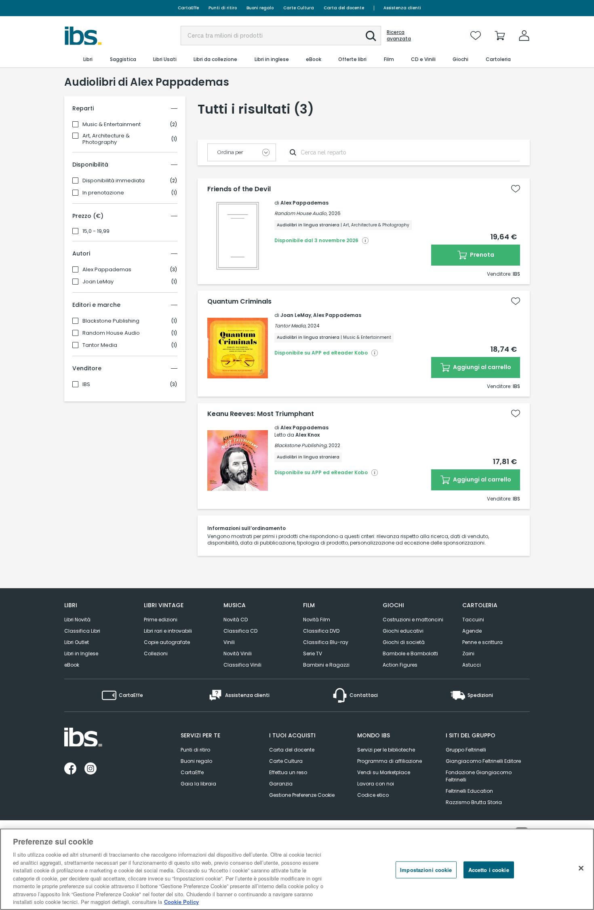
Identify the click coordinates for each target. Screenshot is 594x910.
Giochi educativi (403, 630)
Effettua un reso (288, 772)
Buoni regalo (260, 8)
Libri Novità (77, 619)
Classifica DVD (321, 630)
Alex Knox (307, 434)
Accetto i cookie (488, 870)
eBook (71, 664)
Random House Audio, (300, 213)
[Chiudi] (581, 868)
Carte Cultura (298, 8)
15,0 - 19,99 (96, 231)
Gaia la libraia (198, 783)
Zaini (468, 653)
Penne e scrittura (482, 642)
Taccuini (473, 619)
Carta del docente (344, 8)
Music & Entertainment (111, 124)
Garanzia (281, 783)
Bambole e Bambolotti (410, 653)
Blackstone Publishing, (300, 445)
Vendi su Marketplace (383, 772)
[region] (297, 869)
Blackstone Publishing (110, 321)
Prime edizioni (160, 619)
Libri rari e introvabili (168, 630)
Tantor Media (99, 345)
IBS (86, 384)
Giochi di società (404, 642)
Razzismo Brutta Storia (474, 802)
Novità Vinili (237, 653)
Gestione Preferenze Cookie (302, 795)
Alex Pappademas (106, 269)
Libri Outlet (76, 642)
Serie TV (312, 653)
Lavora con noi (375, 783)
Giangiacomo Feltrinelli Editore (483, 761)
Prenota (481, 255)
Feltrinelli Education (469, 791)
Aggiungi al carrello (481, 367)
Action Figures (400, 664)
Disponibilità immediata (113, 180)
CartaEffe (188, 8)
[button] (371, 36)
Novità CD (235, 619)
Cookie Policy (181, 902)
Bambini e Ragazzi (326, 664)
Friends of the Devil (239, 189)
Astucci (471, 664)
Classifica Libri (82, 630)
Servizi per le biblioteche (386, 749)
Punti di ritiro (223, 8)
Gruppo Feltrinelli (466, 749)
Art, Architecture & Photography (106, 139)
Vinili (229, 642)
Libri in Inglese (81, 653)
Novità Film (316, 619)
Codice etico (373, 795)
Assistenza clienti (402, 8)
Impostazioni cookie (426, 870)
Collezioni (156, 653)
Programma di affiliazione (389, 761)
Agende (472, 630)
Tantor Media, (290, 325)
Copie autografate (167, 642)
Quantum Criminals (239, 301)
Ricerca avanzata (399, 35)
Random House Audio (111, 333)
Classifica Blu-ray (325, 642)
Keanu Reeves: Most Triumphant (260, 414)
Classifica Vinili (242, 664)
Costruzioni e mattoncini (413, 619)
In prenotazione (103, 193)
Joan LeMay (98, 282)
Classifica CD (240, 630)
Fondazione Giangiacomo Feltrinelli (479, 776)
